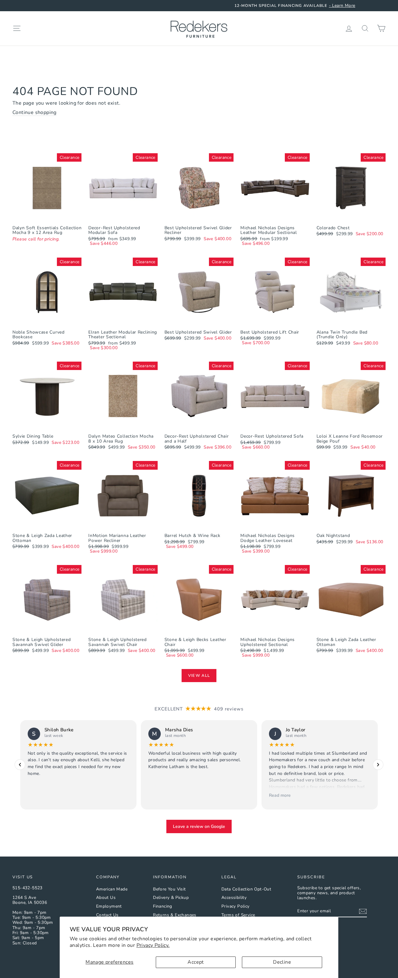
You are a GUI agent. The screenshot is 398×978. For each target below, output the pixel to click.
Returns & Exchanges (175, 915)
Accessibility (234, 897)
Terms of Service (238, 915)
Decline (282, 962)
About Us (106, 897)
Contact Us (107, 915)
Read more (280, 795)
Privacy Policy (235, 906)
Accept (195, 962)
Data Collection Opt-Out (246, 889)
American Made (111, 889)
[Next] (378, 764)
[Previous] (20, 764)
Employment (109, 906)
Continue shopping (34, 113)
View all (199, 675)
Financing (162, 906)
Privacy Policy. (153, 945)
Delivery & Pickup (171, 897)
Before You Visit (169, 889)
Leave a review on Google (199, 826)
